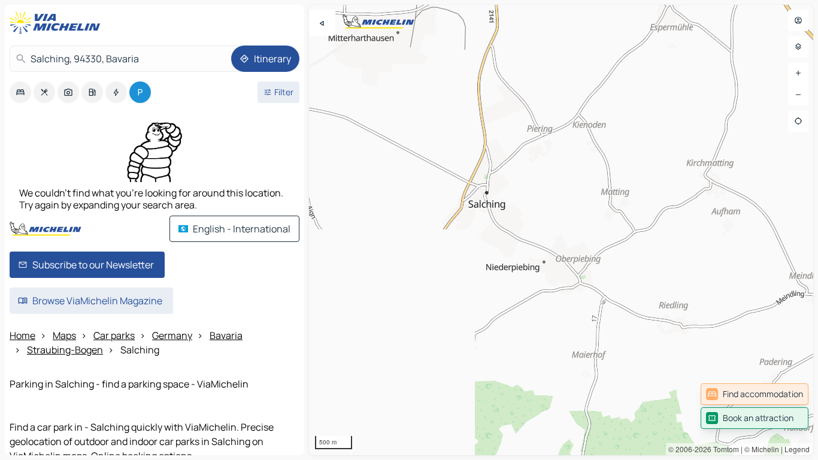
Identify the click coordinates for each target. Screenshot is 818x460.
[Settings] (798, 47)
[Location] (798, 121)
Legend (797, 449)
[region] (561, 230)
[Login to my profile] (798, 20)
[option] (20, 92)
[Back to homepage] (57, 23)
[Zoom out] (798, 94)
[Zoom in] (798, 73)
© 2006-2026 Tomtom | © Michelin (723, 449)
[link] (754, 394)
